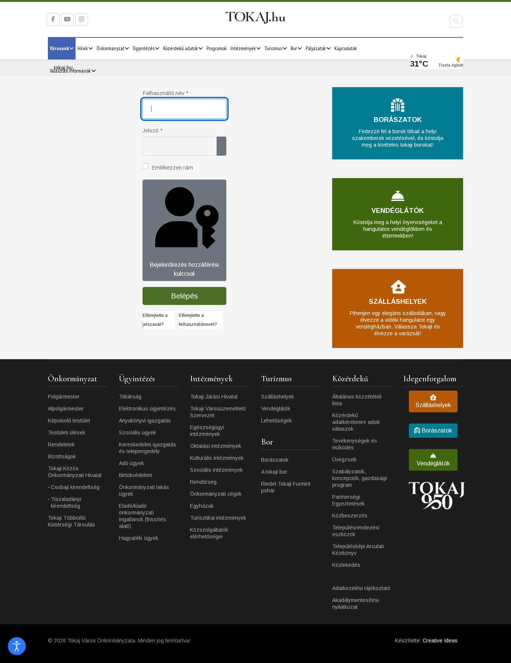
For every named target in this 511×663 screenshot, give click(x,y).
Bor (294, 48)
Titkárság (130, 397)
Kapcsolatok (345, 48)
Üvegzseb (344, 459)
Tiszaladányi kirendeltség (66, 502)
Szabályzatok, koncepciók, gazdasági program (359, 478)
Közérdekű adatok (180, 48)
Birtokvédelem (135, 475)
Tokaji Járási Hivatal (214, 397)
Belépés (184, 296)
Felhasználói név (166, 93)
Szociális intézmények (216, 470)
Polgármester (64, 397)
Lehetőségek (276, 421)
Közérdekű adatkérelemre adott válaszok (356, 422)
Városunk (59, 48)
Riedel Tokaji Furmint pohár (285, 487)
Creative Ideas (440, 641)
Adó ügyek (131, 463)
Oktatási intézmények (215, 446)
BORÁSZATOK (398, 119)
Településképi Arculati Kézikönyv (358, 549)
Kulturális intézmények (217, 458)
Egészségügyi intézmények (207, 430)
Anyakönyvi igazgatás (145, 421)
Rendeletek (61, 444)
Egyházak (202, 506)
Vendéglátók (275, 409)
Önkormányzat (110, 48)
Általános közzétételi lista (357, 400)
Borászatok (274, 460)
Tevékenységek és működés (354, 444)
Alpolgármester (66, 409)
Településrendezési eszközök (355, 531)
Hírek (82, 48)
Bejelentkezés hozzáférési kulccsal (184, 269)
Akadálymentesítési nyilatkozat (355, 603)
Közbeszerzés (349, 516)
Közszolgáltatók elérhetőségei (209, 533)
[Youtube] (67, 19)
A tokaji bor (274, 472)
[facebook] (53, 19)
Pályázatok (316, 48)
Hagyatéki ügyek (138, 538)
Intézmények (243, 48)
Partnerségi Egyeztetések (348, 500)
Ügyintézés (143, 48)
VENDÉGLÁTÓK (397, 210)
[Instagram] (81, 19)
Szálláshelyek (277, 397)
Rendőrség (203, 482)
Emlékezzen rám (172, 167)
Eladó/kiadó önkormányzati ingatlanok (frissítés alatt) (142, 516)
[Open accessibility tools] (17, 646)
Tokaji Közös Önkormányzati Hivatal (74, 471)
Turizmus (273, 48)
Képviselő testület (69, 421)
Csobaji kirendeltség (75, 487)
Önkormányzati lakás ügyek (144, 490)
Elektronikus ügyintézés (147, 409)
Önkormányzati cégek (216, 494)
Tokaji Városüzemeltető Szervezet (218, 412)
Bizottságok (62, 456)
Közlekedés (346, 565)
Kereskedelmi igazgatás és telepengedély (147, 448)
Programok (216, 48)
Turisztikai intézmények (218, 518)
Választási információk (70, 70)
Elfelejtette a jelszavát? (155, 320)
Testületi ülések (66, 433)
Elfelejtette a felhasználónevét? (198, 320)
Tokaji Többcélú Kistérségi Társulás (71, 521)
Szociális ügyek (137, 433)
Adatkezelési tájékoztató (361, 588)
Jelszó (153, 130)
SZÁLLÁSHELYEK (398, 301)
